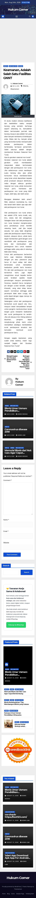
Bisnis (7, 405)
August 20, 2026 (13, 861)
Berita (6, 66)
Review (20, 66)
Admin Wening (23, 414)
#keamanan (15, 89)
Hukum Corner (18, 9)
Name (6, 520)
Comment (7, 480)
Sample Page (20, 893)
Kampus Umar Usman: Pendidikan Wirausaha (12, 714)
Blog (8, 893)
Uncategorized (9, 812)
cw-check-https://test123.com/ (16, 815)
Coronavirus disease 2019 (16, 430)
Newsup (29, 886)
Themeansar (18, 889)
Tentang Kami (30, 893)
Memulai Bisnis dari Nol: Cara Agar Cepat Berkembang (18, 453)
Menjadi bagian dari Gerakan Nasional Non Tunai (12, 358)
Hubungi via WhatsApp (16, 625)
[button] (29, 16)
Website (6, 543)
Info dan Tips (13, 66)
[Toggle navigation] (16, 16)
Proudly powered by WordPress (12, 886)
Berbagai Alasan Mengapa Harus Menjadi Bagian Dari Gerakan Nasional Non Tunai (24, 362)
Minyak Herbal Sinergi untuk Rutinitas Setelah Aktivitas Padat (21, 727)
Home (4, 893)
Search (6, 566)
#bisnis (25, 86)
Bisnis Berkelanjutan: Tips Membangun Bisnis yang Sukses (16, 703)
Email (6, 531)
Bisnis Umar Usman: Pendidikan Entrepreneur (16, 411)
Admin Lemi (21, 435)
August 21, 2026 (13, 678)
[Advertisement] (18, 37)
